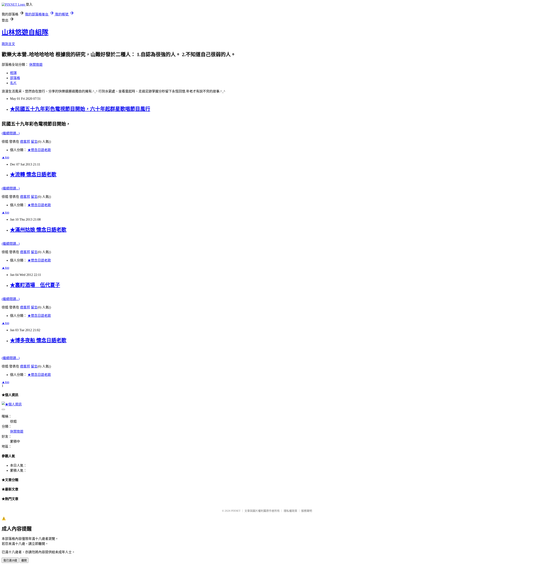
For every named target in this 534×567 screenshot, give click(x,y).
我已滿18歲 (10, 560)
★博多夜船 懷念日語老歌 (38, 340)
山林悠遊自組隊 (25, 32)
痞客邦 (25, 141)
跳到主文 (8, 44)
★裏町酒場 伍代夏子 (35, 285)
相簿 (13, 73)
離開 (24, 560)
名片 (13, 83)
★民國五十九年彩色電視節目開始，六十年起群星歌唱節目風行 (80, 109)
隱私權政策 (290, 510)
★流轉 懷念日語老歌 (33, 174)
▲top (5, 157)
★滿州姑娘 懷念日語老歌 (38, 229)
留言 (34, 141)
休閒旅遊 (36, 64)
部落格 (15, 78)
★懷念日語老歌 (39, 150)
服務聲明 (306, 510)
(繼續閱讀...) (11, 133)
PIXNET (236, 510)
